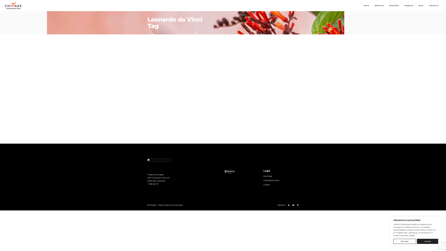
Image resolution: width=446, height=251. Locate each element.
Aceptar (427, 241)
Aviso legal (267, 176)
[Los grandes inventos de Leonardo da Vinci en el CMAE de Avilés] (46, 77)
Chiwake (15, 117)
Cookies (266, 185)
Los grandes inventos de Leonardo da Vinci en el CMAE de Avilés (55, 121)
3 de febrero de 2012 (4, 106)
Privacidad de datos (271, 180)
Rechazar (405, 241)
